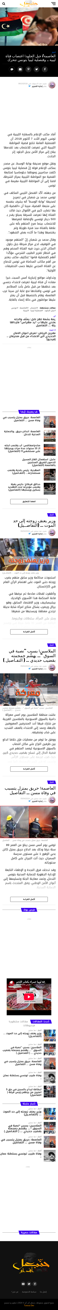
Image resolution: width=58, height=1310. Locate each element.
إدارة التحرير (37, 86)
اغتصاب (33, 308)
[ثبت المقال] (29, 69)
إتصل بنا (43, 1292)
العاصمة (23, 308)
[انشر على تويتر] (37, 69)
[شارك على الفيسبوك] (45, 69)
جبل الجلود (49, 311)
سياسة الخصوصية (29, 1292)
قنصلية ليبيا (36, 311)
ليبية (25, 311)
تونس (14, 308)
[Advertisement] (29, 111)
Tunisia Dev (29, 1305)
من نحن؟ (14, 1292)
